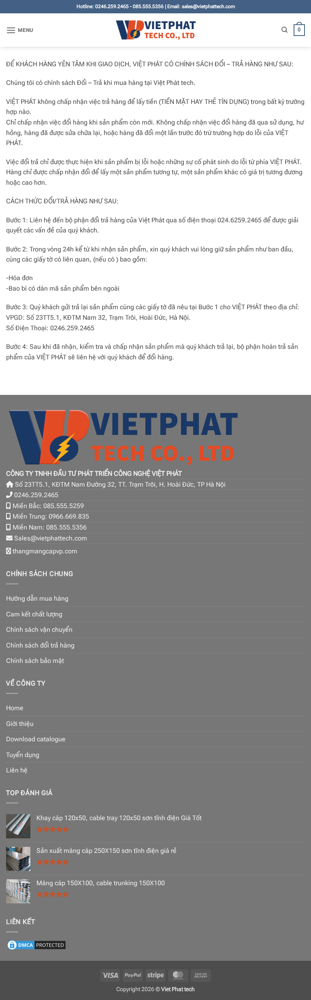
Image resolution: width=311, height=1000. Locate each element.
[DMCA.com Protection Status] (36, 944)
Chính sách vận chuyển (39, 629)
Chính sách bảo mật (35, 661)
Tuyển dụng (22, 755)
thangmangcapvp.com (45, 551)
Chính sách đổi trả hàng (40, 645)
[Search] (284, 30)
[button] (20, 30)
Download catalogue (36, 739)
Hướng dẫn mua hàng (37, 598)
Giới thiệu (20, 724)
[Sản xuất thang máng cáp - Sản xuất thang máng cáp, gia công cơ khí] (155, 30)
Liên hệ (17, 770)
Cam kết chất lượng (34, 614)
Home (14, 708)
